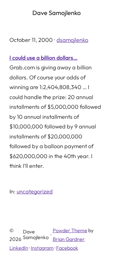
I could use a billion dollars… (43, 57)
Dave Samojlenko (56, 13)
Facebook (67, 248)
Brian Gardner (69, 239)
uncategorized (35, 191)
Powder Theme (70, 230)
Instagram (42, 248)
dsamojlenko (72, 39)
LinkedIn (18, 248)
